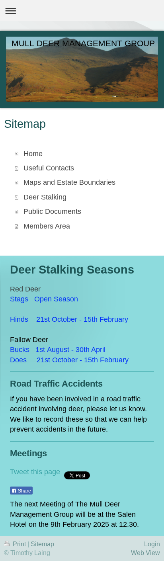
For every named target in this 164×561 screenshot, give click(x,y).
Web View (145, 552)
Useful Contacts (48, 168)
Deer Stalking (44, 197)
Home (33, 154)
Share (24, 491)
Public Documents (52, 211)
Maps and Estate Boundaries (69, 182)
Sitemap (42, 544)
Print (19, 544)
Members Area (46, 226)
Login (152, 544)
